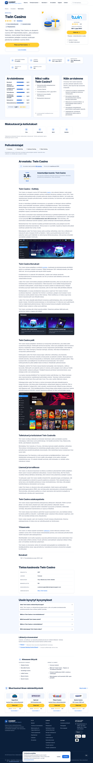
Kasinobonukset (50, 740)
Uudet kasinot (49, 737)
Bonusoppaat (63, 728)
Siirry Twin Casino (42, 590)
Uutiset (66, 2)
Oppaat (60, 2)
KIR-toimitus (39, 166)
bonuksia (44, 267)
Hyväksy (66, 756)
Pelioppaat (63, 725)
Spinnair (35, 700)
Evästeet (33, 737)
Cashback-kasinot (50, 742)
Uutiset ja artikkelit (65, 723)
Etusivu (26, 2)
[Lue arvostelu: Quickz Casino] (78, 696)
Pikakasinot (49, 725)
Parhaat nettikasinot (51, 732)
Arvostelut (53, 2)
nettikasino (47, 530)
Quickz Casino (78, 700)
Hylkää (58, 756)
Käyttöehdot (34, 735)
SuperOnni (15, 700)
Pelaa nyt (75, 32)
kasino (49, 192)
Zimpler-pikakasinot (51, 747)
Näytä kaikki (82, 688)
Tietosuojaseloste (35, 732)
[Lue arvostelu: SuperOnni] (14, 696)
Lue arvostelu (22, 50)
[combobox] (80, 2)
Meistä (32, 723)
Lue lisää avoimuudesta (14, 761)
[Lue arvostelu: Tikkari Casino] (57, 696)
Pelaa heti (14, 705)
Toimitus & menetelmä (36, 725)
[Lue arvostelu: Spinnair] (35, 696)
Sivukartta (33, 740)
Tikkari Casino (57, 700)
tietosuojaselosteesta (29, 759)
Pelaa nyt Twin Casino (21, 45)
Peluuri (78, 732)
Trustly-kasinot (49, 745)
